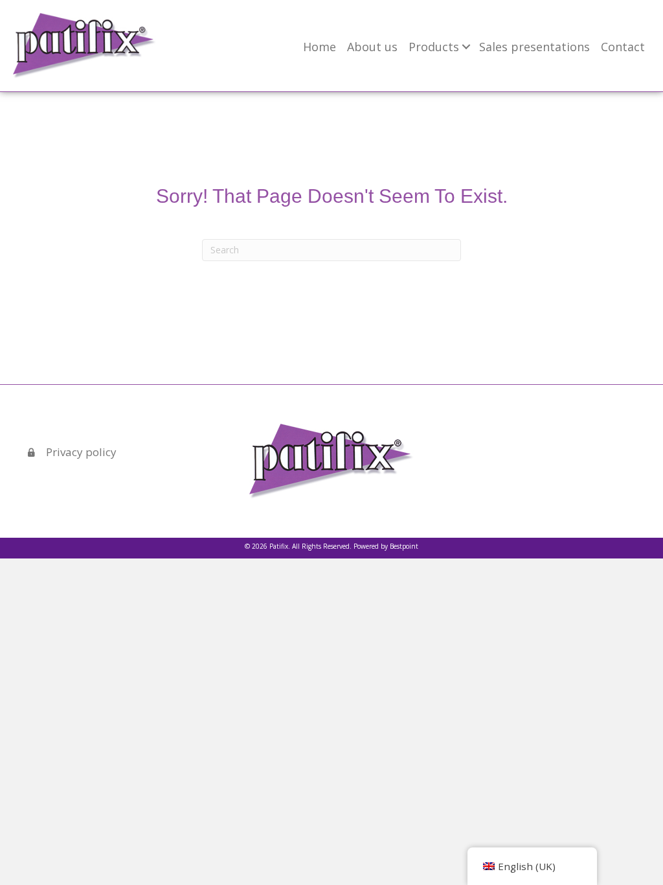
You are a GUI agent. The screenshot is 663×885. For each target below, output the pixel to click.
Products (434, 46)
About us (372, 46)
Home (319, 46)
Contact (623, 46)
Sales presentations (534, 46)
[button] (466, 47)
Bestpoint (404, 546)
